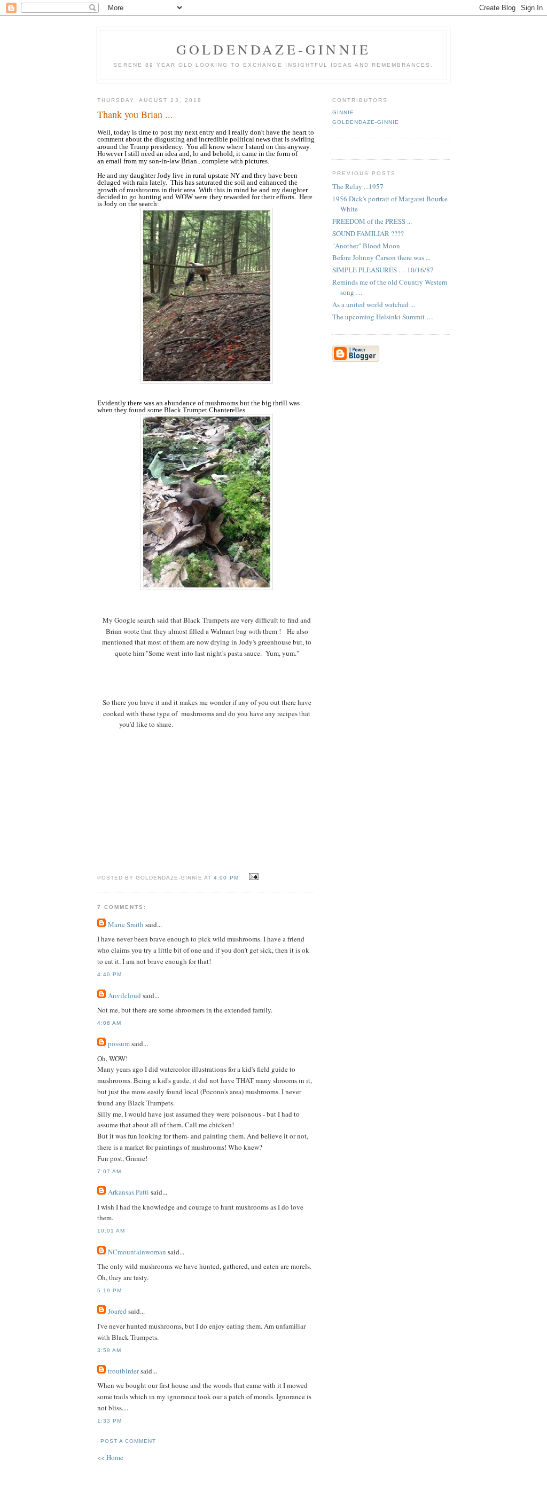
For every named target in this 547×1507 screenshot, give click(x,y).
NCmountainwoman (137, 1252)
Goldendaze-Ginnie (365, 122)
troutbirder (123, 1371)
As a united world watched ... (373, 304)
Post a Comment (128, 1441)
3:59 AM (109, 1350)
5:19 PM (109, 1290)
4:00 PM (226, 878)
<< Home (110, 1457)
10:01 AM (111, 1231)
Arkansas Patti (128, 1192)
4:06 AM (109, 1023)
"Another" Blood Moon (366, 245)
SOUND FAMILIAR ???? (368, 233)
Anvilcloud (124, 995)
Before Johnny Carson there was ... (381, 257)
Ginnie (343, 112)
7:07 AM (109, 1171)
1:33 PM (109, 1421)
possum (119, 1043)
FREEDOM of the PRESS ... (372, 221)
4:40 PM (109, 974)
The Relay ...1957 (358, 186)
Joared (117, 1311)
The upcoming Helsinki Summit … (382, 316)
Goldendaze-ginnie (273, 49)
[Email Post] (252, 877)
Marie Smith (126, 924)
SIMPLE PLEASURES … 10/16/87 (383, 269)
